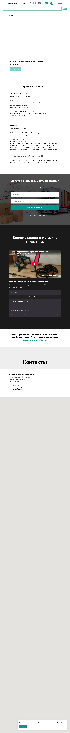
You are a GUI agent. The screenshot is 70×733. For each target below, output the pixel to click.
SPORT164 (12, 3)
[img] (46, 2)
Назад (11, 16)
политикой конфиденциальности (39, 215)
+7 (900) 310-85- (34, 3)
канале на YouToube (35, 340)
